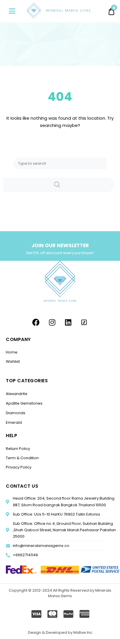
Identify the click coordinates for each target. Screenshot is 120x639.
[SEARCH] (58, 184)
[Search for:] (60, 163)
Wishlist (13, 361)
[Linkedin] (68, 322)
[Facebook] (36, 322)
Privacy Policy (18, 467)
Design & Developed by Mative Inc (60, 632)
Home (11, 352)
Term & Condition (22, 458)
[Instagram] (52, 322)
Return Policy (18, 448)
